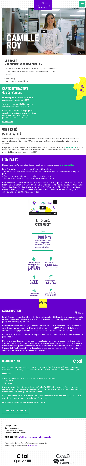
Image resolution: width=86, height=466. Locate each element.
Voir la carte (7, 121)
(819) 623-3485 (11, 437)
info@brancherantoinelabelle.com (33, 437)
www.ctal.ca (32, 445)
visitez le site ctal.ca (16, 410)
